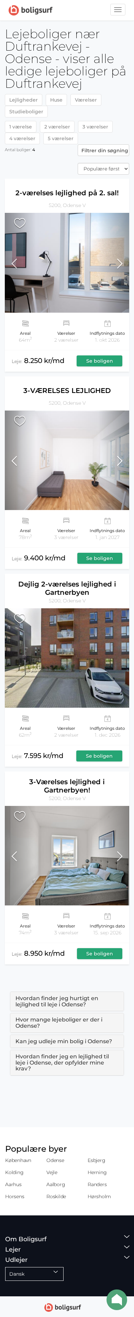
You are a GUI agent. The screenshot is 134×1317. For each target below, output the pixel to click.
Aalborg (55, 1184)
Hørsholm (99, 1196)
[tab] (67, 1001)
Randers (97, 1184)
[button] (20, 263)
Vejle (51, 1172)
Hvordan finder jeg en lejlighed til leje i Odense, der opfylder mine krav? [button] (62, 1062)
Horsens (14, 1196)
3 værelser (95, 127)
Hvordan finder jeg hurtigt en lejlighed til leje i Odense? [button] (56, 1001)
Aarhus (13, 1184)
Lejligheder (23, 100)
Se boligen (99, 361)
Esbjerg (96, 1160)
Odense (55, 1160)
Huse (56, 100)
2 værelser (57, 127)
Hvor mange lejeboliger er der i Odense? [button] (58, 1022)
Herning (97, 1172)
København (18, 1160)
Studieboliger (26, 111)
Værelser (86, 100)
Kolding (14, 1172)
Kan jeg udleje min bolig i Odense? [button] (63, 1041)
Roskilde (56, 1196)
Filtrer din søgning (104, 150)
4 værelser (22, 138)
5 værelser (61, 138)
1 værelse (20, 127)
